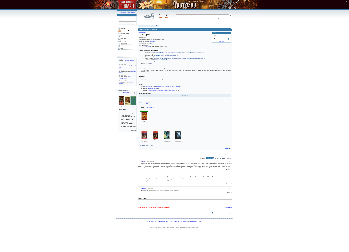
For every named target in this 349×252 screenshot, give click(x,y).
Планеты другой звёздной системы (168, 55)
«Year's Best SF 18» (152, 88)
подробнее (221, 41)
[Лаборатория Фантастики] (150, 16)
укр (157, 221)
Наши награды (178, 221)
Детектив (187, 52)
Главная (123, 28)
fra (155, 221)
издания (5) (154, 25)
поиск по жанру (215, 18)
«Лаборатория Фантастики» (177, 228)
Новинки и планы (125, 33)
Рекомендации (124, 41)
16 (151, 63)
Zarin (120, 112)
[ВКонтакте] (226, 148)
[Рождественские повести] (121, 104)
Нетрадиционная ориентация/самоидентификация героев (177, 58)
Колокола (126, 93)
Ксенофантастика (157, 58)
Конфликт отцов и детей (197, 58)
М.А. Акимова (148, 46)
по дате (217, 158)
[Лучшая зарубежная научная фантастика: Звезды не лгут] (144, 120)
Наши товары (197, 221)
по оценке (229, 158)
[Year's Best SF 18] (178, 138)
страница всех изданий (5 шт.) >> (146, 145)
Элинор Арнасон (142, 32)
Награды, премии (125, 35)
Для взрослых (157, 61)
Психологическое (161, 54)
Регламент (162, 221)
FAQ (167, 221)
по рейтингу (222, 158)
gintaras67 (144, 188)
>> (123, 127)
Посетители (124, 43)
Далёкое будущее (157, 56)
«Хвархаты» (152, 41)
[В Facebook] (227, 148)
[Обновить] (135, 93)
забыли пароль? (131, 12)
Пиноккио (229, 73)
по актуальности (210, 158)
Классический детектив (197, 52)
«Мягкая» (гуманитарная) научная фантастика (172, 52)
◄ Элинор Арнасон (143, 25)
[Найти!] (230, 15)
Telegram (191, 221)
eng (153, 221)
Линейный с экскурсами (160, 59)
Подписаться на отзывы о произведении (222, 212)
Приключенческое (171, 54)
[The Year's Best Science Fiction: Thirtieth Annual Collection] (144, 138)
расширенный (225, 18)
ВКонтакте (185, 221)
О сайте (150, 221)
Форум (123, 48)
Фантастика (156, 52)
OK (133, 23)
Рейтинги (123, 38)
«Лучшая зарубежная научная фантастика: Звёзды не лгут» (161, 90)
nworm (143, 161)
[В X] (229, 148)
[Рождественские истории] (127, 104)
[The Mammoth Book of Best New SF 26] (167, 138)
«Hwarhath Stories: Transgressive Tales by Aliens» (167, 86)
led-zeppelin (145, 174)
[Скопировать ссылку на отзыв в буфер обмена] (141, 161)
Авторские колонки (125, 46)
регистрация (123, 12)
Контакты (171, 221)
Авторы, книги (132, 30)
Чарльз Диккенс (126, 92)
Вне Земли (155, 55)
